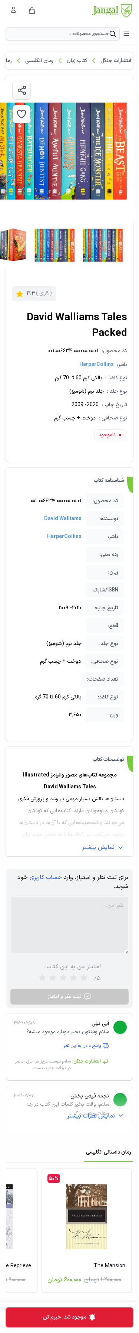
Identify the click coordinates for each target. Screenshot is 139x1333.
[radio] (42, 978)
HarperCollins (96, 365)
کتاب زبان (77, 61)
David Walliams (63, 519)
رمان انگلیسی (39, 61)
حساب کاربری (46, 877)
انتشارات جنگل (115, 61)
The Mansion (109, 1266)
